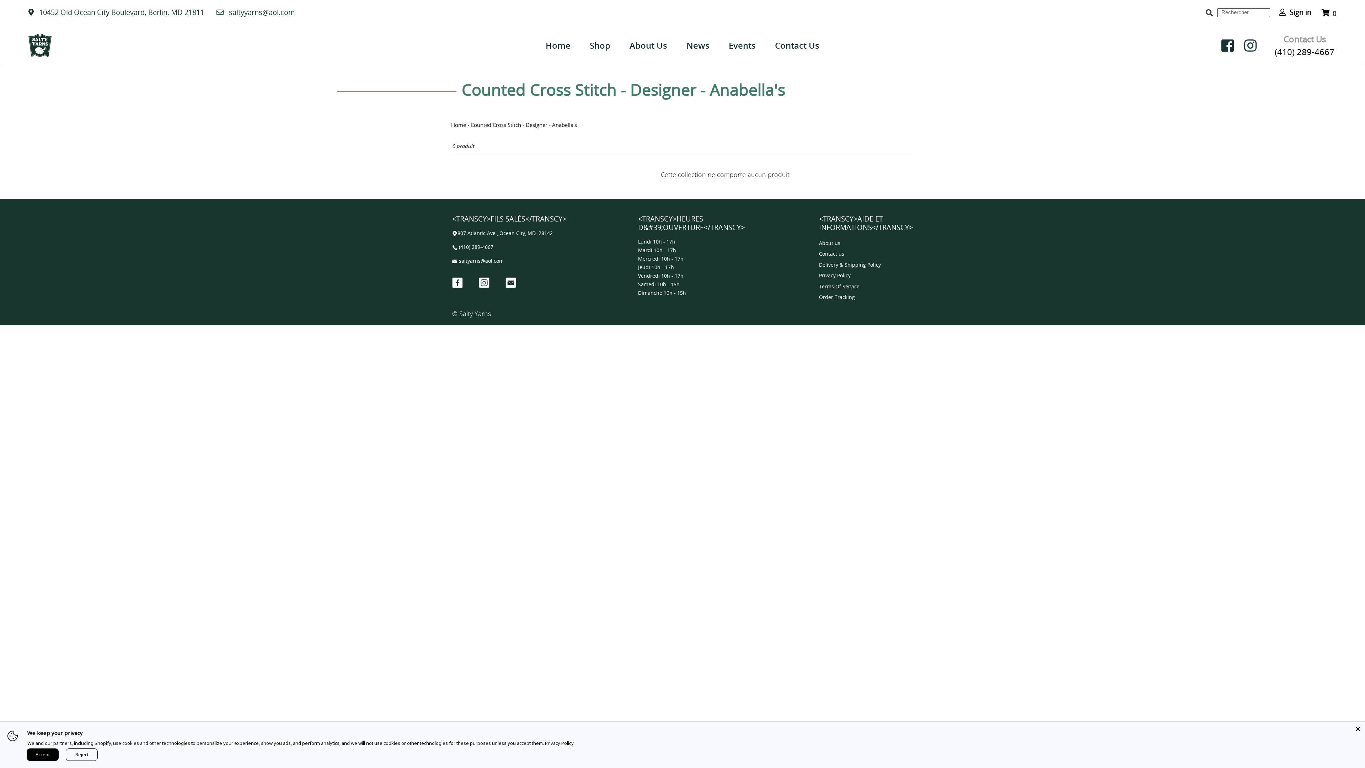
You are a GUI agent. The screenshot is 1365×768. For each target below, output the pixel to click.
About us (829, 243)
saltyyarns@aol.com (262, 12)
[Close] (1357, 728)
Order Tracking (837, 297)
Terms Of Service (839, 287)
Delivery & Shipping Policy (850, 265)
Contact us (831, 254)
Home (458, 124)
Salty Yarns (475, 313)
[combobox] (1243, 12)
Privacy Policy (835, 276)
